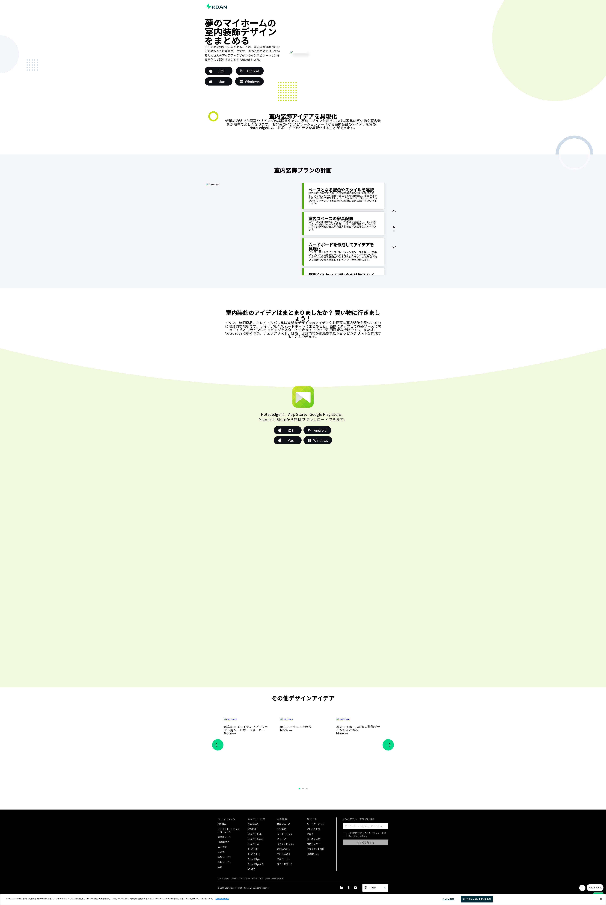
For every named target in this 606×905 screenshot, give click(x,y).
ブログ (310, 833)
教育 (220, 867)
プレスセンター (314, 828)
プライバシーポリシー (371, 832)
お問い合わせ (283, 849)
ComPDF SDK (254, 833)
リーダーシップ (285, 833)
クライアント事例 (315, 849)
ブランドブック (285, 864)
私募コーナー (283, 859)
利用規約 (353, 832)
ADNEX (251, 869)
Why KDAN (252, 823)
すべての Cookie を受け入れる (477, 899)
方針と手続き (283, 854)
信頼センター (313, 844)
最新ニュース (283, 823)
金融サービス (224, 857)
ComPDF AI (253, 844)
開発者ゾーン (224, 837)
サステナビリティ (286, 844)
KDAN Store (313, 854)
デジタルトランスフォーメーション (229, 830)
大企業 (221, 852)
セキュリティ (257, 878)
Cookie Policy (222, 898)
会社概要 (281, 828)
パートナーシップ (315, 823)
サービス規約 (223, 878)
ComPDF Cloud (255, 838)
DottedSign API (255, 864)
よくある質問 (313, 838)
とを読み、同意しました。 (367, 834)
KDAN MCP (223, 842)
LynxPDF (251, 828)
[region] (303, 899)
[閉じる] (600, 899)
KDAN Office (253, 854)
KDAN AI (222, 823)
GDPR (267, 878)
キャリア (281, 838)
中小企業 (222, 847)
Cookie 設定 (448, 899)
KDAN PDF (252, 849)
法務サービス (224, 862)
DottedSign (253, 859)
